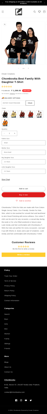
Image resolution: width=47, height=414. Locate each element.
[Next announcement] (44, 2)
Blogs (6, 362)
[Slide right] (28, 68)
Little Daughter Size (8, 167)
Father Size (5, 138)
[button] (2, 11)
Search (7, 314)
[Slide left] (18, 68)
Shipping (12, 93)
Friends (7, 348)
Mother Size (6, 148)
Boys (6, 319)
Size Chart (6, 179)
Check (30, 103)
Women (7, 334)
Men (6, 329)
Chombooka (9, 380)
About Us (7, 367)
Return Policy (9, 291)
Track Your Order (10, 276)
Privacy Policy (9, 286)
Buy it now (23, 195)
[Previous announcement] (2, 2)
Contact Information (11, 300)
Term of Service (10, 281)
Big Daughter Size (8, 157)
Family (6, 339)
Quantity (4, 129)
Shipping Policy (10, 295)
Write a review (23, 255)
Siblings (7, 343)
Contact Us (8, 372)
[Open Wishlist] (39, 11)
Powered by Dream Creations (30, 410)
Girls (6, 324)
